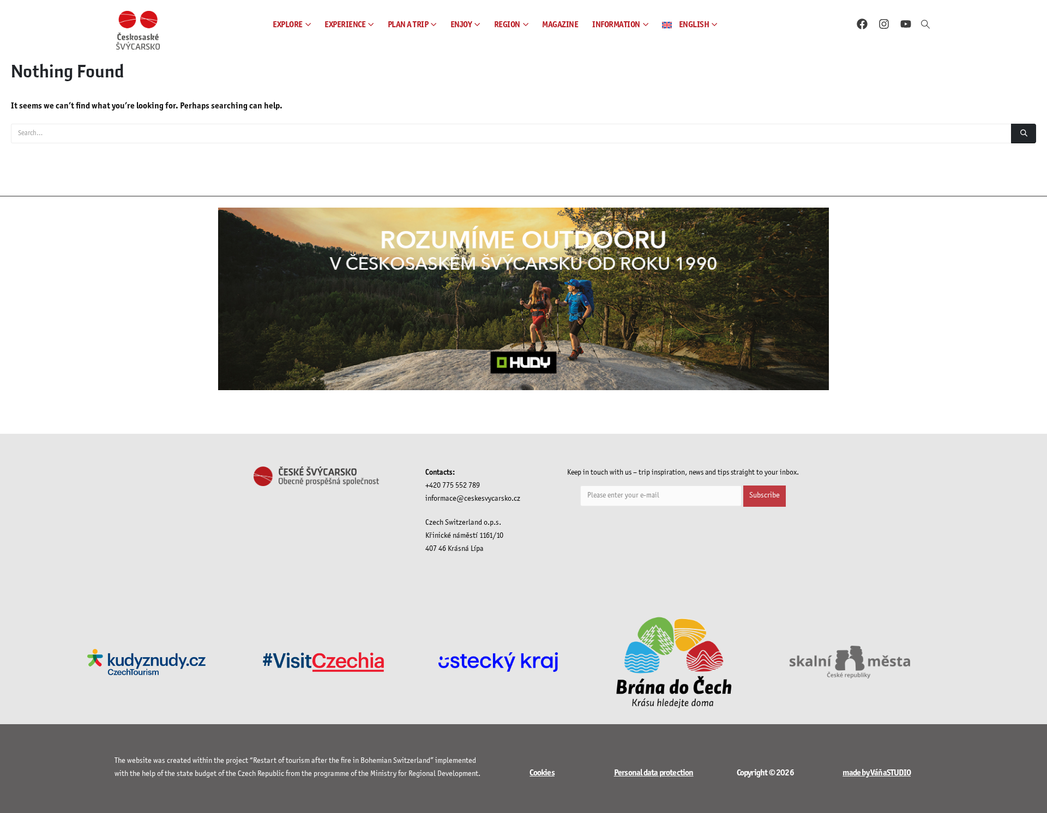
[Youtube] (905, 24)
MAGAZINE (560, 25)
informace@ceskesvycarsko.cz (472, 498)
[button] (925, 25)
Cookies (541, 773)
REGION (507, 25)
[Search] (1023, 133)
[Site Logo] (138, 30)
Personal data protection (654, 773)
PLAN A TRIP (408, 25)
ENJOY (461, 25)
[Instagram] (883, 24)
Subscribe (764, 495)
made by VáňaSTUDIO (877, 773)
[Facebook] (862, 24)
